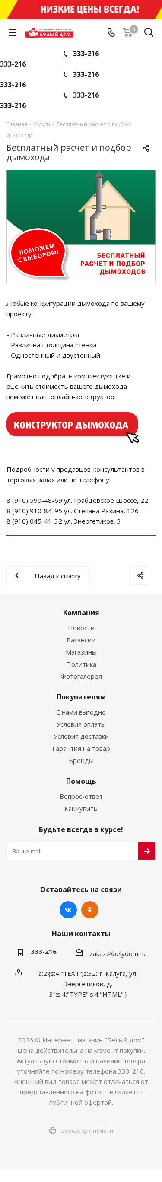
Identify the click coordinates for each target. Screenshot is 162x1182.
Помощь (81, 781)
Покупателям (81, 697)
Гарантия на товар (81, 748)
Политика (81, 664)
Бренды (81, 760)
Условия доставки (81, 736)
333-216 (86, 53)
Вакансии (81, 639)
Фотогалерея (81, 676)
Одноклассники (89, 909)
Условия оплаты (81, 724)
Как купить (81, 808)
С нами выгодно (81, 712)
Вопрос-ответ (81, 796)
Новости (81, 627)
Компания (81, 612)
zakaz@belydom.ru (117, 953)
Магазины (81, 652)
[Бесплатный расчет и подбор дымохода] (81, 226)
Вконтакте (68, 909)
